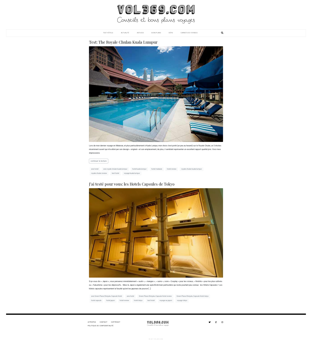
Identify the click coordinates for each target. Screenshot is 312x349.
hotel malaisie (156, 169)
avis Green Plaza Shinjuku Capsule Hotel (106, 296)
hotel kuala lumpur (139, 169)
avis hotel (94, 169)
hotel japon (110, 300)
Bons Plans (156, 33)
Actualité (125, 33)
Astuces (140, 33)
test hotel (115, 173)
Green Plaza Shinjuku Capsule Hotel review (155, 296)
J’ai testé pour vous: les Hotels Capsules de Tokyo (132, 183)
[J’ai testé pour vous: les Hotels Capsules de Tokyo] (156, 233)
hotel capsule (96, 300)
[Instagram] (222, 322)
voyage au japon (166, 300)
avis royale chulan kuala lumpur (115, 169)
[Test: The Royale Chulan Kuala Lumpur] (156, 94)
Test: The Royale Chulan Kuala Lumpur (123, 42)
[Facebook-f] (216, 322)
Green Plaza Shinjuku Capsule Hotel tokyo (193, 296)
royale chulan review (99, 173)
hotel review (171, 169)
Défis (171, 33)
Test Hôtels (108, 33)
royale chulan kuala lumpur (191, 169)
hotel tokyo (138, 300)
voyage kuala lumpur (132, 173)
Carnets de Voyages (189, 33)
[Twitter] (210, 322)
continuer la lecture (99, 161)
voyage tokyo (182, 300)
